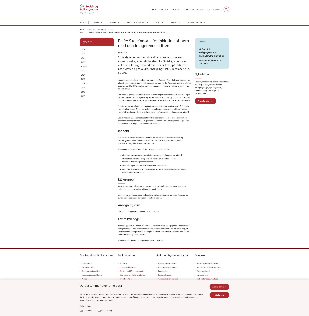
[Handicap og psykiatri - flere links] (147, 22)
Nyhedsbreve (202, 275)
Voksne (113, 22)
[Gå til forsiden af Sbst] (89, 9)
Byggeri (174, 22)
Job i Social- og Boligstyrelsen (209, 267)
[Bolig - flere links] (162, 22)
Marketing (107, 310)
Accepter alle (219, 287)
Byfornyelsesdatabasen (168, 267)
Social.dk (123, 263)
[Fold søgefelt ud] (226, 9)
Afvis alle (219, 295)
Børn (82, 22)
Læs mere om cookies (105, 300)
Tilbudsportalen (126, 279)
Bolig (158, 22)
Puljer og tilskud (195, 22)
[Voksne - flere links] (118, 22)
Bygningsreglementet (167, 263)
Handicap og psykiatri (136, 22)
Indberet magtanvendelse (207, 279)
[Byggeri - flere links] (179, 22)
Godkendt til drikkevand (168, 279)
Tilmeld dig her (205, 101)
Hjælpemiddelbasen (128, 267)
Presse (84, 279)
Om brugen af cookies (91, 271)
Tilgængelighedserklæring (92, 275)
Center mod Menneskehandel (132, 271)
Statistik (88, 310)
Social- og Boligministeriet (207, 263)
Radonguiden (163, 271)
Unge (96, 22)
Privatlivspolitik (88, 267)
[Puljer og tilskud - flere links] (204, 22)
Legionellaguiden (165, 275)
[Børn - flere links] (86, 22)
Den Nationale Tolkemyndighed (132, 275)
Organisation (87, 263)
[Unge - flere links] (101, 22)
